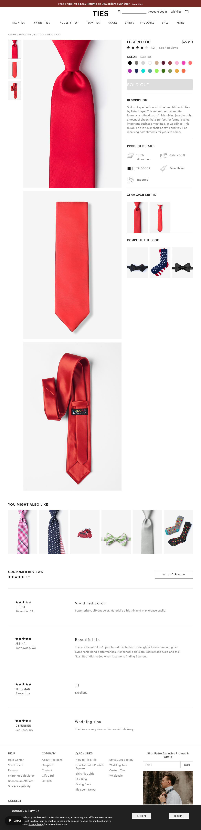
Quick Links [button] (84, 753)
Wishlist (176, 11)
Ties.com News (85, 789)
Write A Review (174, 574)
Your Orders (15, 765)
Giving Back (83, 784)
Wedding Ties (118, 765)
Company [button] (49, 753)
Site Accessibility (19, 786)
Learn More (137, 4)
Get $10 (47, 780)
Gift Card (48, 775)
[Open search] (119, 11)
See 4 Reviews (168, 47)
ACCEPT (141, 815)
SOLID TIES (53, 34)
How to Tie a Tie (86, 759)
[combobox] (134, 12)
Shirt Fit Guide (85, 773)
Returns (13, 770)
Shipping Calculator (21, 775)
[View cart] (186, 11)
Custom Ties (117, 770)
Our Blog (81, 779)
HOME (13, 34)
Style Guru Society (121, 759)
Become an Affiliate (20, 780)
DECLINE (179, 815)
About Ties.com (52, 759)
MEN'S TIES (25, 34)
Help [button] (11, 753)
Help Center (16, 759)
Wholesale (116, 775)
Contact (47, 770)
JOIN (187, 764)
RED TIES (39, 34)
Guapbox (48, 765)
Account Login (158, 11)
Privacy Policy (35, 824)
